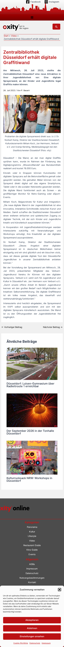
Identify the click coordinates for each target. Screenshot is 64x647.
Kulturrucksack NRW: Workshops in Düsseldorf (29, 479)
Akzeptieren (32, 620)
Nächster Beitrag (53, 327)
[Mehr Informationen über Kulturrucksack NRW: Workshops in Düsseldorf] (32, 457)
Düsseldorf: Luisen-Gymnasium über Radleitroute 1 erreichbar (30, 385)
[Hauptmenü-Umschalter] (32, 17)
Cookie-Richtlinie (20, 643)
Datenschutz (34, 643)
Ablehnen (32, 628)
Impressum (46, 643)
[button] (59, 589)
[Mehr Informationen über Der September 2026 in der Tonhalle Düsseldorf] (32, 410)
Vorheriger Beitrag (11, 327)
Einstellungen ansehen (32, 636)
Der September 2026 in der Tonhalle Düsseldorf (30, 432)
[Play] (32, 115)
